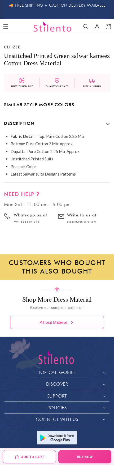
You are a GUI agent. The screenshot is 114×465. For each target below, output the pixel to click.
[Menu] (6, 26)
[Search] (86, 26)
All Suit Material (53, 322)
